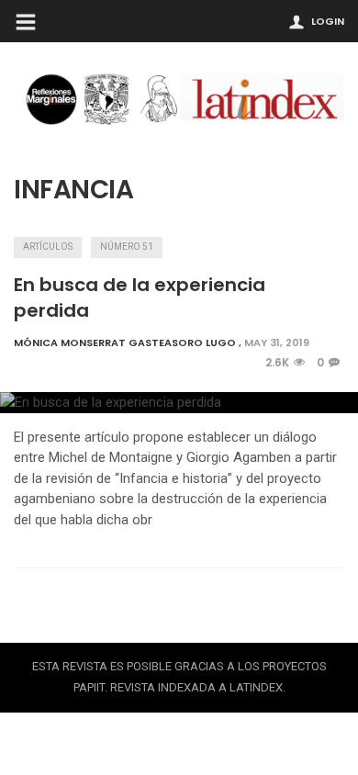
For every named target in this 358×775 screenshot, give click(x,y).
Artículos (48, 246)
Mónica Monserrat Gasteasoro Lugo (125, 342)
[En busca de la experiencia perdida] (179, 402)
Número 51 (126, 246)
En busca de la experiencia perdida (139, 297)
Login (327, 21)
